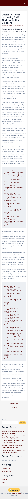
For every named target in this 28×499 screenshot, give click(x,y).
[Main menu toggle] (24, 3)
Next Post (14, 407)
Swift (3, 482)
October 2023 (6, 468)
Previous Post (14, 403)
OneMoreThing (16, 493)
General (4, 479)
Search (4, 420)
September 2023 (7, 471)
